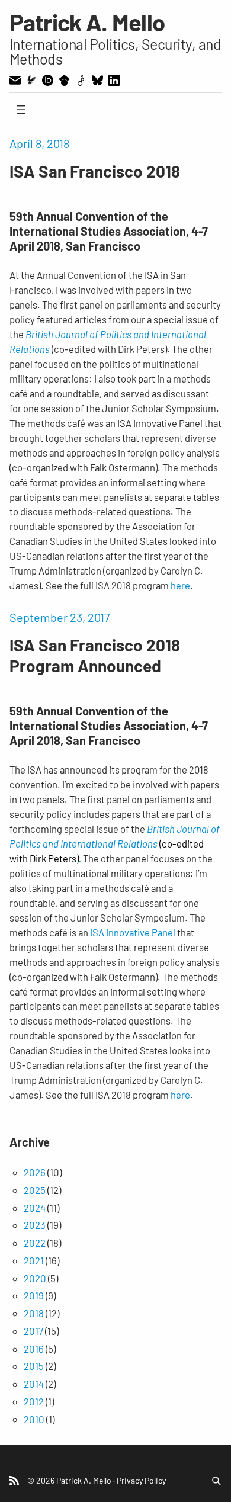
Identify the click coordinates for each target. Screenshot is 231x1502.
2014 (34, 1383)
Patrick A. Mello (87, 22)
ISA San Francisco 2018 (94, 171)
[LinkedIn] (114, 80)
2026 (35, 1172)
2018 (34, 1313)
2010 (34, 1419)
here (180, 585)
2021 (34, 1260)
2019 (34, 1295)
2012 (34, 1401)
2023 (35, 1225)
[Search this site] (216, 1480)
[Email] (15, 80)
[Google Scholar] (64, 80)
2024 (35, 1208)
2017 (33, 1331)
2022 (35, 1243)
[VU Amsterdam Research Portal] (31, 80)
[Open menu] (21, 109)
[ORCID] (47, 80)
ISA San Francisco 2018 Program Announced (94, 655)
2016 (34, 1349)
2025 (35, 1190)
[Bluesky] (97, 80)
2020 (35, 1278)
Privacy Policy (141, 1480)
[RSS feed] (14, 1480)
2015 (34, 1366)
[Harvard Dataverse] (80, 80)
